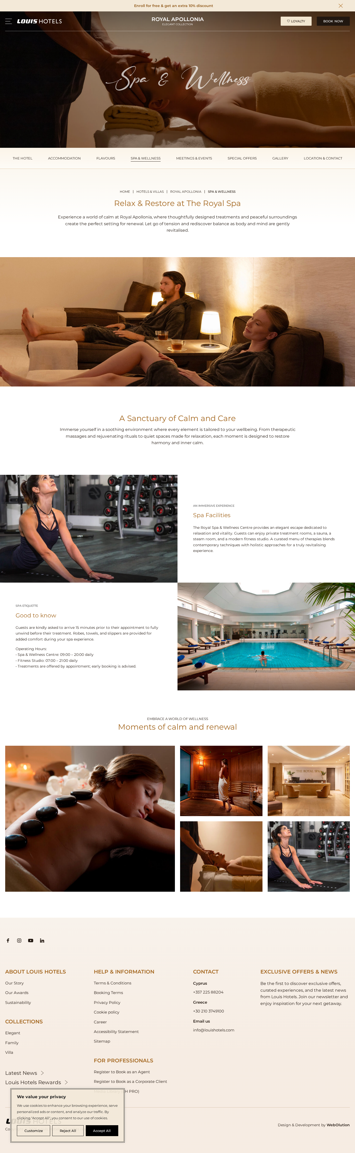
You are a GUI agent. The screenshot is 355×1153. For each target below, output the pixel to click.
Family (11, 1042)
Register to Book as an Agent (122, 1071)
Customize (33, 1131)
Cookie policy (106, 1012)
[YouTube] (30, 940)
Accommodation (64, 158)
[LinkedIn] (42, 940)
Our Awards (16, 992)
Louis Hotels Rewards (33, 1082)
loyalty (298, 21)
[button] (8, 21)
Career (100, 1021)
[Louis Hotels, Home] (39, 21)
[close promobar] (341, 6)
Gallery (280, 158)
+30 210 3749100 (208, 1011)
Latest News (21, 1073)
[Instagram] (19, 940)
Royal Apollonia (185, 192)
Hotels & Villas (150, 192)
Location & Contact (323, 158)
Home (125, 192)
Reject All (68, 1131)
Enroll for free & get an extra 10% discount (173, 6)
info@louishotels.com (213, 1030)
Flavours (105, 158)
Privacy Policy (107, 1002)
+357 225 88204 (208, 992)
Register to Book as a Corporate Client (130, 1081)
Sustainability (18, 1002)
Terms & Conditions (112, 983)
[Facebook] (7, 940)
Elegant (12, 1032)
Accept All (102, 1131)
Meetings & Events (194, 158)
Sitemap (102, 1041)
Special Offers (242, 158)
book (333, 21)
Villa (9, 1052)
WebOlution (338, 1125)
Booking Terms (108, 992)
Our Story (14, 983)
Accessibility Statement (116, 1031)
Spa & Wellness (146, 158)
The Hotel (22, 158)
